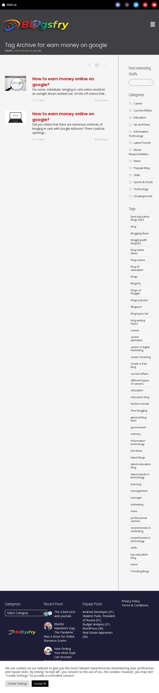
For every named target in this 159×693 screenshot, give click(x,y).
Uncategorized (143, 196)
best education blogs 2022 (140, 218)
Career (138, 103)
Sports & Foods (143, 182)
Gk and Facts (142, 124)
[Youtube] (154, 4)
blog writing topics (138, 322)
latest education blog (141, 465)
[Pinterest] (145, 4)
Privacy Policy (131, 601)
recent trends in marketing (141, 529)
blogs (134, 276)
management (139, 491)
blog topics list (139, 313)
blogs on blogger (136, 291)
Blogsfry (136, 283)
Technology (141, 189)
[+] (15, 83)
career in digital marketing (140, 348)
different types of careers (140, 381)
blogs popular (139, 300)
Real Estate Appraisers (98, 632)
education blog (140, 397)
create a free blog (139, 365)
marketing (137, 504)
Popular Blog (142, 168)
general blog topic (138, 419)
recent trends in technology (141, 539)
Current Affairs (143, 110)
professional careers (139, 519)
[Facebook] (117, 4)
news (134, 511)
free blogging (139, 410)
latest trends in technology (140, 475)
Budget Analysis (93, 624)
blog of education (137, 268)
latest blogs (138, 457)
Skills (137, 175)
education (137, 390)
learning (136, 484)
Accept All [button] (40, 683)
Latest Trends (142, 143)
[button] (153, 24)
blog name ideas (137, 251)
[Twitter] (136, 4)
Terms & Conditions (135, 605)
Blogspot (136, 307)
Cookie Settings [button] (17, 683)
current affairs (140, 374)
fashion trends (140, 404)
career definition (137, 338)
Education (140, 117)
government (138, 427)
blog (133, 226)
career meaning (141, 357)
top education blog (139, 556)
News (137, 161)
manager (136, 497)
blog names (138, 260)
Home (8, 50)
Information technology (138, 442)
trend (134, 564)
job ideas (136, 450)
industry (136, 434)
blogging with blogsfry (139, 241)
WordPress (90, 628)
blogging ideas (140, 233)
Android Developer (95, 612)
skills (134, 547)
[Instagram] (127, 4)
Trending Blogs (140, 571)
